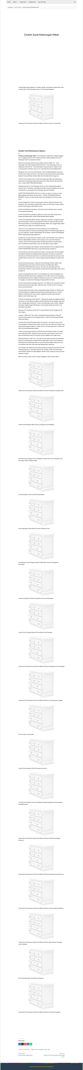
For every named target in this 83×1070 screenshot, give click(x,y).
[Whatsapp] (31, 1044)
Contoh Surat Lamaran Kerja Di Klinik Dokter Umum (54, 1055)
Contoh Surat (26, 1049)
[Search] (75, 2)
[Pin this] (25, 1044)
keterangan (41, 1049)
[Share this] (19, 1044)
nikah (45, 1049)
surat (48, 1049)
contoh (36, 1049)
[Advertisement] (41, 22)
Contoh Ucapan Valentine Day (25, 1054)
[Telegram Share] (28, 1044)
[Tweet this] (22, 1044)
